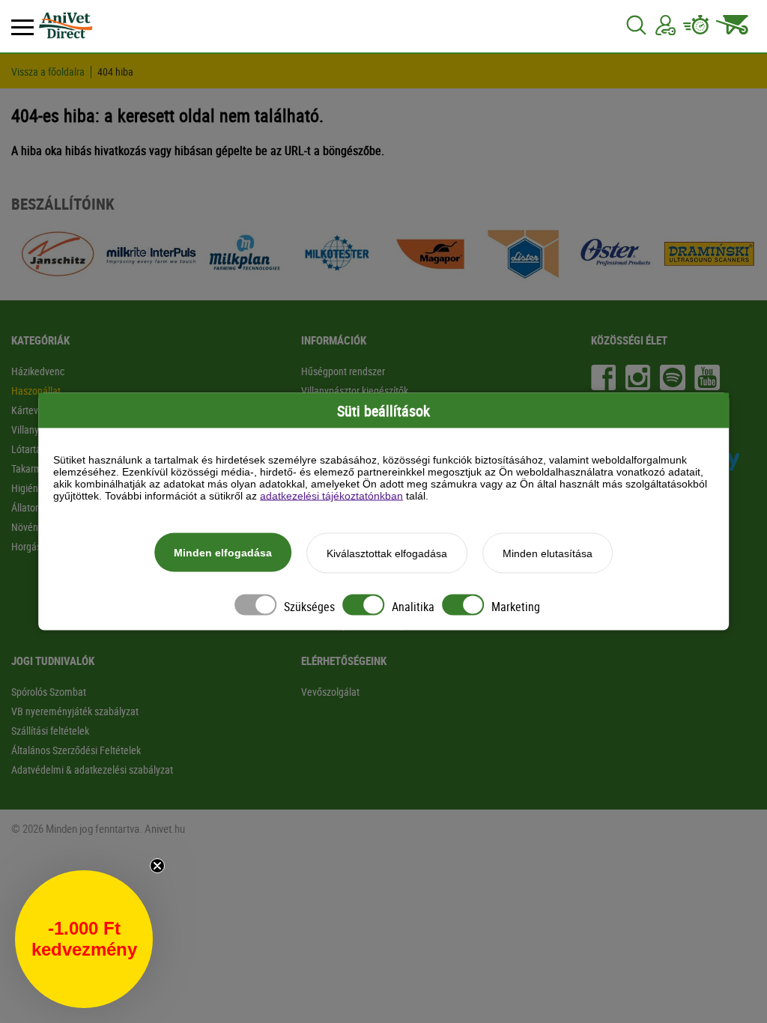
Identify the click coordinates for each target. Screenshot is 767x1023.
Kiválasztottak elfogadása (387, 553)
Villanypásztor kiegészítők (354, 390)
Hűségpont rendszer (343, 371)
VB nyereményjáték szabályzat (75, 711)
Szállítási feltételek (50, 730)
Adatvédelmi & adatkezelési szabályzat (92, 769)
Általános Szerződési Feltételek (76, 750)
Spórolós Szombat (48, 691)
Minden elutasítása (547, 553)
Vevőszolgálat (330, 691)
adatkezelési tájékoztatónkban (331, 496)
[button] (84, 939)
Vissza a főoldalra (48, 72)
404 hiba (115, 72)
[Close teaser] (157, 865)
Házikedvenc (37, 371)
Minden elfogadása (223, 553)
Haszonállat (36, 390)
